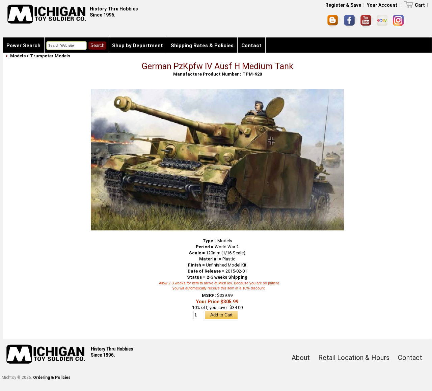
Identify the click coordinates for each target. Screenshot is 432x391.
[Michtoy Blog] (334, 21)
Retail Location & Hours (353, 358)
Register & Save (343, 5)
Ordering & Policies (52, 377)
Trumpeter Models (50, 55)
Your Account (382, 5)
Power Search (23, 46)
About (301, 358)
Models (18, 55)
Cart (420, 5)
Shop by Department (137, 46)
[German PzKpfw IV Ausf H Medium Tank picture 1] (217, 91)
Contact (251, 46)
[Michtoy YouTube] (367, 21)
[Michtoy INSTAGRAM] (399, 21)
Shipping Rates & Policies (202, 46)
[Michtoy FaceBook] (350, 21)
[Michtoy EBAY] (383, 21)
